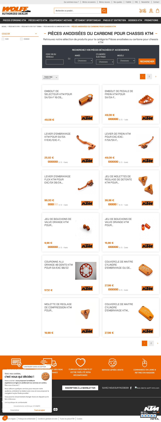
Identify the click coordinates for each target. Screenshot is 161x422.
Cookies (79, 419)
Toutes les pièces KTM (67, 419)
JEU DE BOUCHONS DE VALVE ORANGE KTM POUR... (57, 222)
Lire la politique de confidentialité (16, 402)
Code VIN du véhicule (51, 55)
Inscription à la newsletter (80, 388)
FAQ (136, 2)
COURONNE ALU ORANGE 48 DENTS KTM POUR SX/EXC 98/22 (58, 265)
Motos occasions (89, 2)
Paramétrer (14, 410)
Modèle (120, 55)
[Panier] (157, 10)
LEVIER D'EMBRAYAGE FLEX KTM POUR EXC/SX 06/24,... (57, 179)
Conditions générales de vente (47, 419)
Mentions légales (10, 419)
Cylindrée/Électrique (101, 55)
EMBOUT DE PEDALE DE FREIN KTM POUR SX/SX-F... (119, 94)
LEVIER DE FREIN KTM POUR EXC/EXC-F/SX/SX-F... (118, 137)
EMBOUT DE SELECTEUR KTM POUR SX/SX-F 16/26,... (58, 94)
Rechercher (147, 61)
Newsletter (145, 2)
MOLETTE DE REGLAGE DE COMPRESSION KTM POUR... (58, 307)
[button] (5, 418)
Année (77, 55)
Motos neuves (104, 2)
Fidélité (128, 2)
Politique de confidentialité (26, 419)
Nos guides (118, 2)
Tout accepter (39, 410)
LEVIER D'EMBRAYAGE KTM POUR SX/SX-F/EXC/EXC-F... (57, 137)
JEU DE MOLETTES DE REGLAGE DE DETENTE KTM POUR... (118, 179)
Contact (156, 2)
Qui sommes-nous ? (71, 2)
